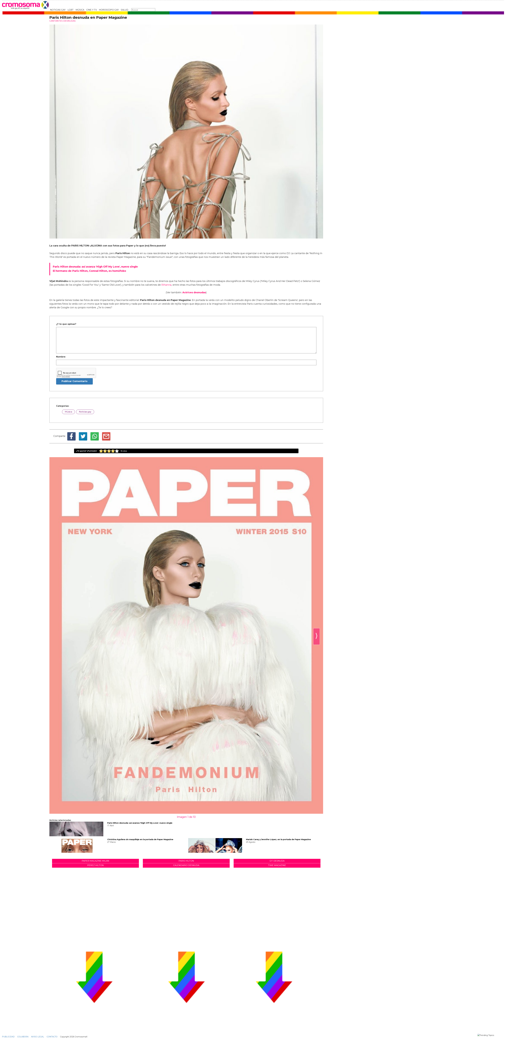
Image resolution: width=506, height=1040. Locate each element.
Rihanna (166, 284)
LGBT (71, 10)
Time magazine (277, 865)
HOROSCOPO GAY (109, 10)
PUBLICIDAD (8, 1037)
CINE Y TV (91, 10)
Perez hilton (95, 865)
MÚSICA (80, 10)
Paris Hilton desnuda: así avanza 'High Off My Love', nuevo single (139, 823)
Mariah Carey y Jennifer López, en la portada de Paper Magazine (278, 839)
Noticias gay (85, 411)
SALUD (124, 10)
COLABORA (22, 1037)
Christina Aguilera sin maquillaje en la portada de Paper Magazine (140, 839)
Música (68, 411)
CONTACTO (52, 1037)
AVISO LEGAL (37, 1037)
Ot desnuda (277, 861)
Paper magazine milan (95, 861)
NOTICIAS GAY (57, 10)
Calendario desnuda (186, 865)
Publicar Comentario (74, 381)
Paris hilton (186, 861)
